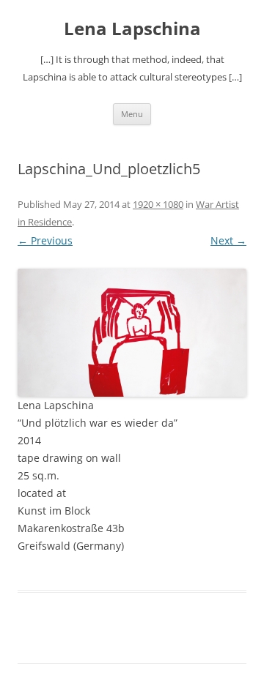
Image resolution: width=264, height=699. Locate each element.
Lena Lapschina (132, 29)
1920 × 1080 (158, 204)
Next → (228, 240)
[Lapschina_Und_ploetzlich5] (132, 333)
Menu (132, 113)
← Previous (45, 240)
